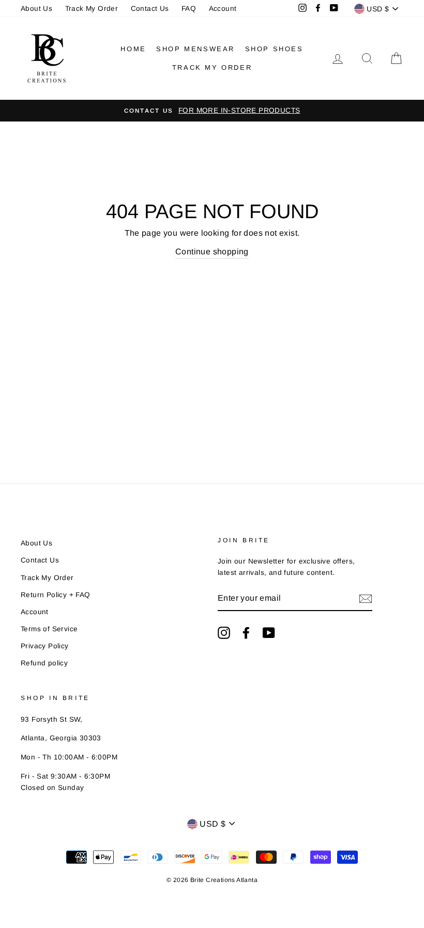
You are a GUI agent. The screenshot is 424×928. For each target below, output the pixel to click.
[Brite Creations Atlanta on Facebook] (246, 633)
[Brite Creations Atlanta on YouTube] (269, 633)
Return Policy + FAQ (55, 595)
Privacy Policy (45, 646)
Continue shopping (212, 251)
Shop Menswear (195, 49)
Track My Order (91, 8)
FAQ (188, 8)
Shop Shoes (274, 49)
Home (133, 49)
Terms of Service (49, 629)
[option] (212, 110)
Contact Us (150, 8)
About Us (36, 8)
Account (223, 8)
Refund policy (44, 663)
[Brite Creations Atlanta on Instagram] (224, 633)
